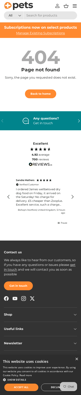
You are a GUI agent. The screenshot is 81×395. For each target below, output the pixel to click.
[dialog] (40, 375)
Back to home (40, 94)
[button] (66, 6)
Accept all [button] (21, 387)
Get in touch (18, 286)
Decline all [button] (59, 387)
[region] (40, 197)
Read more (25, 375)
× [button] (76, 359)
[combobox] (40, 15)
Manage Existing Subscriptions (40, 33)
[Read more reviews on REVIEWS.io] (40, 165)
